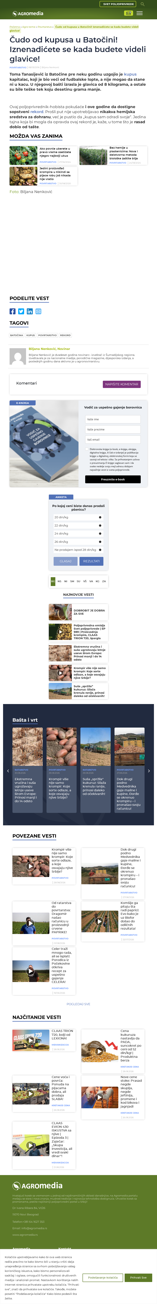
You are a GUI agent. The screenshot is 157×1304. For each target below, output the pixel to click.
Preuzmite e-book (113, 479)
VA (91, 581)
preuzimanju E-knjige (103, 463)
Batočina (16, 335)
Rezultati (91, 561)
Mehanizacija (60, 1044)
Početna (15, 26)
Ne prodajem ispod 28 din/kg (75, 550)
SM (72, 581)
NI (65, 581)
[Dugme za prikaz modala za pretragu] (143, 4)
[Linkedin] (30, 311)
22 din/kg (61, 525)
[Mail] (38, 311)
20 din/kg (61, 517)
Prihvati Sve (138, 1277)
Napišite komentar (121, 384)
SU (78, 581)
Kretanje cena (130, 1066)
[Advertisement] (78, 248)
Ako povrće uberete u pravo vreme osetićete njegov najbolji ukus (55, 152)
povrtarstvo (47, 335)
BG (53, 581)
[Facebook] (13, 311)
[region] (78, 1276)
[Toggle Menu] (140, 13)
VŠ (85, 581)
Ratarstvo (21, 770)
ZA (104, 581)
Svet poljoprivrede (118, 4)
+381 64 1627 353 (33, 1221)
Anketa (61, 497)
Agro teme (28, 26)
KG (97, 581)
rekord (36, 112)
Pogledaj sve (78, 1004)
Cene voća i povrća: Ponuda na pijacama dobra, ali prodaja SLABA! (61, 1088)
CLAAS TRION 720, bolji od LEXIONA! (62, 1034)
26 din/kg (61, 542)
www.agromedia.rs (25, 1234)
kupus (130, 74)
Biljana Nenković (50, 67)
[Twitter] (21, 311)
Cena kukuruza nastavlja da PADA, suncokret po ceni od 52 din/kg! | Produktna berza (131, 1045)
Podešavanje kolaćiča (103, 1277)
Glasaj (65, 561)
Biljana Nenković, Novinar (49, 349)
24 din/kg (61, 533)
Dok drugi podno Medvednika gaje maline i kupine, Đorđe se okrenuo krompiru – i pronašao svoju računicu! (131, 868)
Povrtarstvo (45, 26)
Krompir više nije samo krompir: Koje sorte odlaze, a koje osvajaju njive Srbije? (62, 860)
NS (59, 581)
